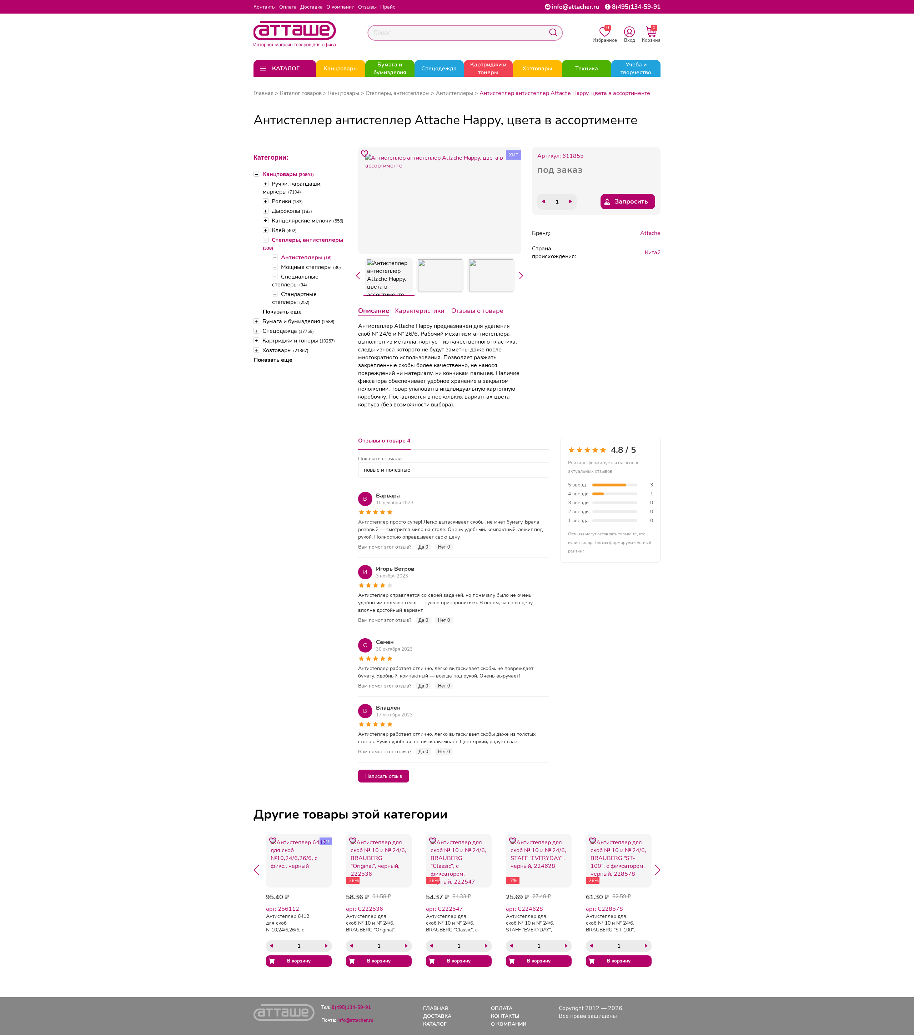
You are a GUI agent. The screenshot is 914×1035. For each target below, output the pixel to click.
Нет (444, 547)
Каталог (435, 1024)
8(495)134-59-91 (636, 7)
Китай (653, 252)
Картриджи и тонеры (298, 341)
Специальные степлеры (295, 281)
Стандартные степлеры (294, 298)
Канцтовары (288, 174)
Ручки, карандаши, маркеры (292, 188)
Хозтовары (285, 350)
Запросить (631, 201)
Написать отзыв (383, 776)
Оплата (288, 7)
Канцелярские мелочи (307, 221)
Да (423, 547)
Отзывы (367, 7)
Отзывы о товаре (477, 310)
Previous (358, 275)
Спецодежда (288, 331)
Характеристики (420, 310)
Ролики (287, 201)
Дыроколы (292, 211)
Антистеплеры (306, 257)
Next (521, 275)
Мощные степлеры (311, 267)
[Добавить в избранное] (365, 153)
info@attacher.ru (575, 7)
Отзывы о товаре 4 (384, 441)
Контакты (264, 7)
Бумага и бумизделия (298, 321)
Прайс (387, 7)
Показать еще (282, 312)
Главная (263, 93)
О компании (340, 7)
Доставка (311, 7)
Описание (373, 310)
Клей (284, 230)
